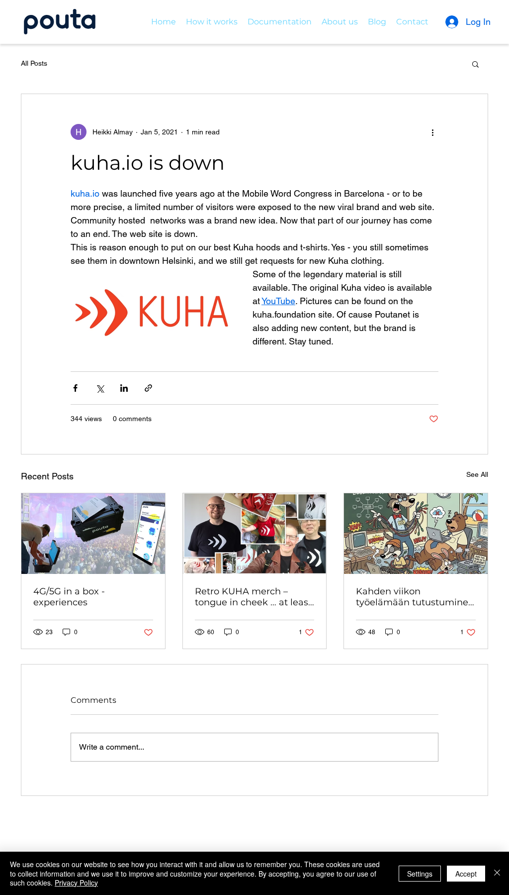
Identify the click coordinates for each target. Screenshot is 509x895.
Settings (419, 874)
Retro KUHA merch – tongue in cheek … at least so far (253, 597)
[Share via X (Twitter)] (99, 388)
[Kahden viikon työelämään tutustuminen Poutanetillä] (416, 533)
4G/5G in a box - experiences (69, 597)
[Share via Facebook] (75, 388)
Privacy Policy (76, 883)
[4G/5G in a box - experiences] (93, 533)
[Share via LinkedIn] (124, 388)
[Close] (497, 873)
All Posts (34, 63)
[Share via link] (148, 388)
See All (477, 474)
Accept (466, 874)
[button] (475, 64)
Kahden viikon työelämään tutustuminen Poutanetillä (415, 597)
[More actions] (432, 132)
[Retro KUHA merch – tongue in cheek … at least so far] (255, 533)
